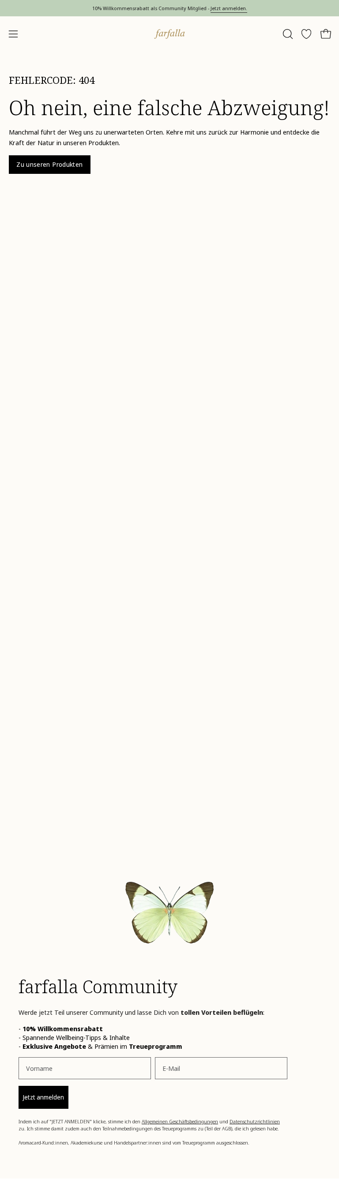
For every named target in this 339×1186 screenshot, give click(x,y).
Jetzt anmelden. (229, 8)
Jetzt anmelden (43, 1097)
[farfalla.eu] (169, 34)
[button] (287, 34)
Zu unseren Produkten (49, 164)
